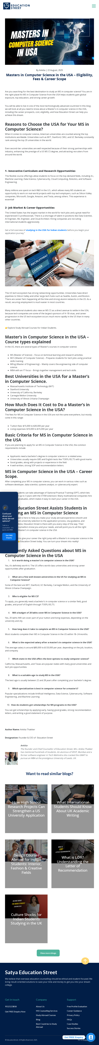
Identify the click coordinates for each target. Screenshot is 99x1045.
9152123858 (11, 1006)
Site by (86, 1040)
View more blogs (48, 953)
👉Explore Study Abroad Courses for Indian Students (30, 327)
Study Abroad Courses (46, 1015)
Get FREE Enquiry (9, 536)
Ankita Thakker (27, 729)
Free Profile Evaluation (77, 1006)
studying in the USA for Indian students (46, 230)
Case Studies (72, 1024)
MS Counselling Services (46, 1011)
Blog (38, 1019)
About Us (40, 1006)
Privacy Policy (73, 1015)
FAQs (69, 1019)
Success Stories (73, 1028)
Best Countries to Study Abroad (46, 1025)
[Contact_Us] (90, 1037)
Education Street (44, 737)
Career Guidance (74, 1011)
